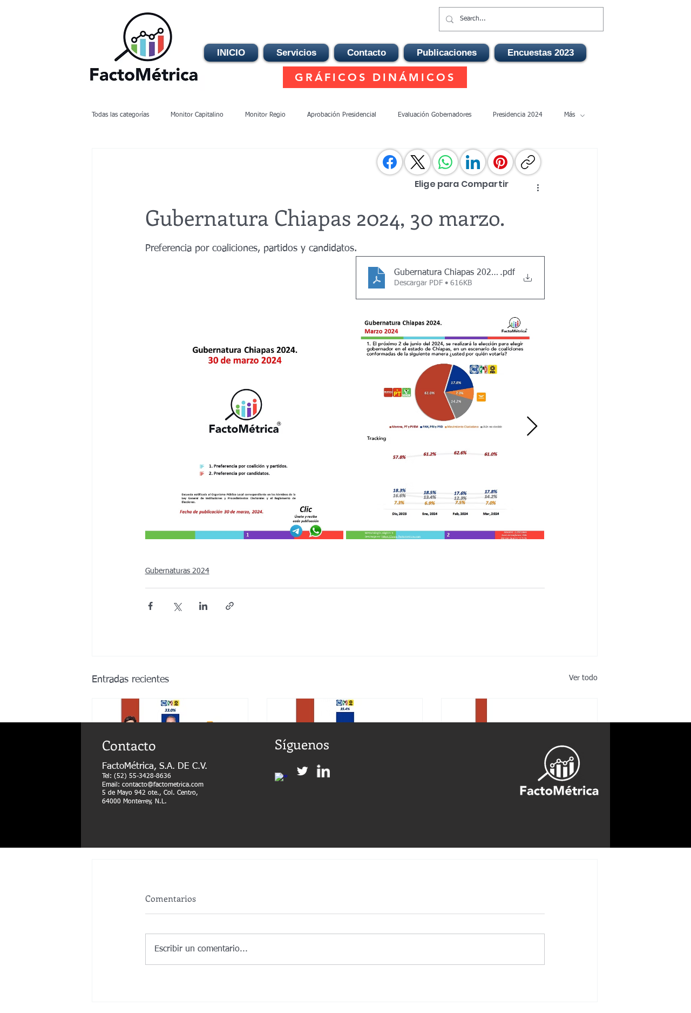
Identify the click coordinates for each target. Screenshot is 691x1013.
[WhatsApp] (445, 162)
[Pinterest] (500, 162)
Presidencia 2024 (518, 115)
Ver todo (583, 678)
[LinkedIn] (472, 162)
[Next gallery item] (532, 427)
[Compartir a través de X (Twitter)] (177, 606)
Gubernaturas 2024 (177, 571)
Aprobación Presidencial (341, 115)
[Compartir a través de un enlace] (230, 606)
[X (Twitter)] (418, 162)
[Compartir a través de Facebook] (150, 606)
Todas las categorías (120, 115)
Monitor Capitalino (197, 115)
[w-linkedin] (323, 770)
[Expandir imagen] (244, 426)
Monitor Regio (265, 115)
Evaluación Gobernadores (434, 115)
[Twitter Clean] (302, 770)
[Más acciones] (538, 187)
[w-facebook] (281, 779)
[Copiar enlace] (528, 162)
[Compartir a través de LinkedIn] (203, 606)
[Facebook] (389, 162)
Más (569, 115)
